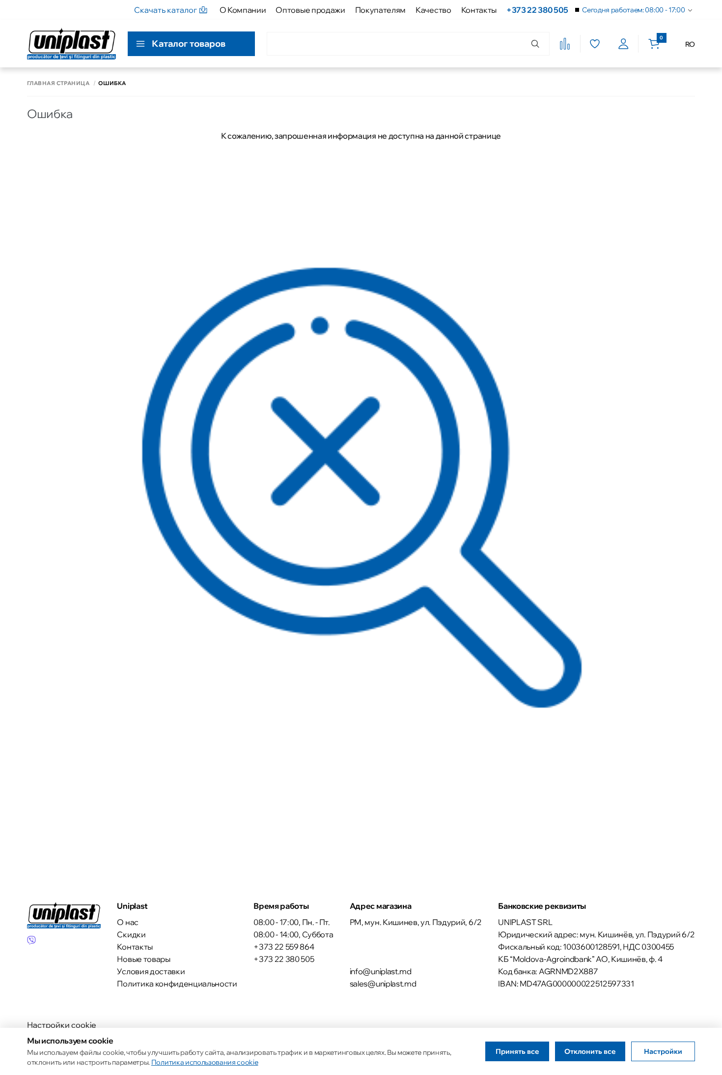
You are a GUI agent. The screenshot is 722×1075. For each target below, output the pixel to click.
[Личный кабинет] (623, 44)
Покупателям (380, 10)
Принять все (517, 1051)
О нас (127, 922)
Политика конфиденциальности (177, 983)
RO (690, 44)
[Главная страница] (71, 44)
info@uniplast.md (381, 971)
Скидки (131, 934)
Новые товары (143, 959)
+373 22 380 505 (537, 10)
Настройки (663, 1051)
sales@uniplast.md (383, 983)
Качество (433, 10)
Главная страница (58, 83)
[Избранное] (594, 44)
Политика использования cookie (204, 1062)
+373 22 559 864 (283, 947)
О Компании (243, 10)
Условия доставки (151, 971)
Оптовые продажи (310, 10)
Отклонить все (590, 1051)
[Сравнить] (565, 44)
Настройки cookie (61, 1025)
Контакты (479, 10)
